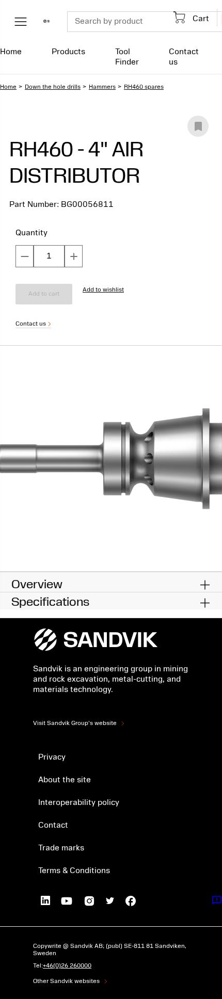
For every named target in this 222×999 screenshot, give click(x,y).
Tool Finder (127, 56)
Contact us (184, 56)
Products (68, 51)
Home (11, 51)
